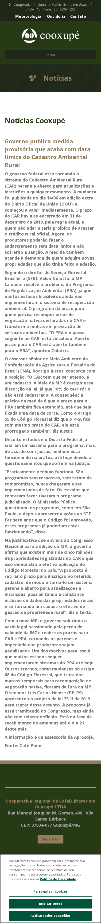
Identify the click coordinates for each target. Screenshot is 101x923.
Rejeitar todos (50, 903)
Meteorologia (28, 16)
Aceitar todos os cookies (50, 915)
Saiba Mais (50, 839)
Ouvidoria (56, 16)
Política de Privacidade (58, 879)
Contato (78, 16)
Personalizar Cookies (50, 891)
